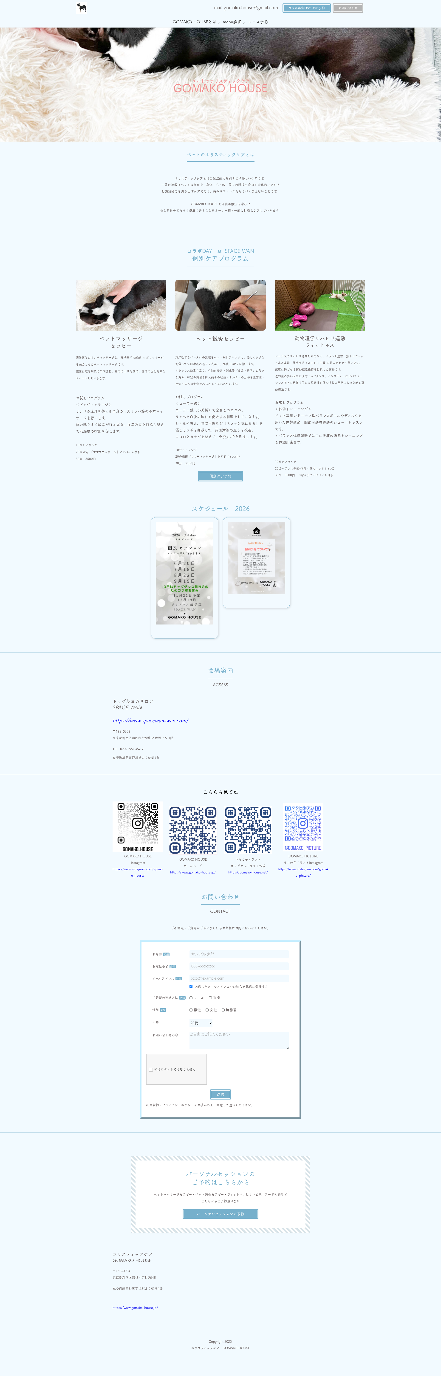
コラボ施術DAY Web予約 (306, 8)
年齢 (155, 1022)
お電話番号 (160, 966)
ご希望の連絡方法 (165, 997)
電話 (216, 998)
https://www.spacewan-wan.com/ (150, 720)
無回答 (231, 1010)
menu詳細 (232, 22)
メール (199, 998)
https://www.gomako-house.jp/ (193, 872)
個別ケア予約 (220, 476)
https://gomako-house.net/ (248, 872)
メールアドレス (163, 978)
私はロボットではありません (174, 1069)
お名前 (157, 954)
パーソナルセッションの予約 (220, 1214)
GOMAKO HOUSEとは (194, 22)
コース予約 (258, 22)
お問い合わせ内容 (165, 1035)
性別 (155, 1009)
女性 (213, 1010)
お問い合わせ (348, 8)
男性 (197, 1010)
